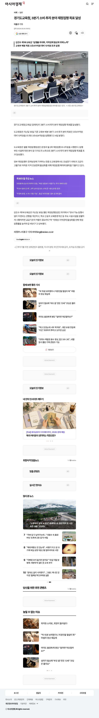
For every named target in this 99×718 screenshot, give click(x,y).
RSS (64, 699)
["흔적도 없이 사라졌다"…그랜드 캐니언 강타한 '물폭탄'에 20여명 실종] (69, 578)
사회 (15, 13)
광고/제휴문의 (19, 699)
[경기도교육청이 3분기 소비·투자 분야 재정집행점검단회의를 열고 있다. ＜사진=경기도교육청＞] (49, 77)
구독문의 (49, 699)
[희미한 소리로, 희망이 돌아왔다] (31, 628)
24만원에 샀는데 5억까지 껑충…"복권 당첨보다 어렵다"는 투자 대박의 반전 (41, 184)
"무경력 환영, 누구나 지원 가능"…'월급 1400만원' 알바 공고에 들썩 (38, 194)
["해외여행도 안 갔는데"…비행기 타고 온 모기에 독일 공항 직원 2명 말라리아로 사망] (69, 553)
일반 (21, 13)
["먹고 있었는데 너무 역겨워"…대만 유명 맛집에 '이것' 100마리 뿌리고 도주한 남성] (29, 333)
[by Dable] (72, 588)
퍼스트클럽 (39, 699)
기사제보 (58, 699)
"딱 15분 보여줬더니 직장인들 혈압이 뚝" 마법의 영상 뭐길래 (57, 292)
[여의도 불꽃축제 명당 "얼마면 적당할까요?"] (29, 321)
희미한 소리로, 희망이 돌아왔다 (54, 623)
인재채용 (30, 699)
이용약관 (23, 703)
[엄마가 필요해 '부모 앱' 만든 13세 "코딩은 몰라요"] (29, 309)
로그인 (16, 693)
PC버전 (60, 693)
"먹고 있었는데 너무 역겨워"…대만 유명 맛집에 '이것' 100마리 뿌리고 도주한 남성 (57, 328)
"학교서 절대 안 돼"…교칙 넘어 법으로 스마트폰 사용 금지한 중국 (38, 189)
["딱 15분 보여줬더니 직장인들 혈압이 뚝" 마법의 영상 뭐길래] (29, 297)
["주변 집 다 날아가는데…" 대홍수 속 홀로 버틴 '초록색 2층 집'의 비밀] (69, 541)
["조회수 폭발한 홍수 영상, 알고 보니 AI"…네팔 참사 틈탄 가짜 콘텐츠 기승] (29, 345)
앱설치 (38, 693)
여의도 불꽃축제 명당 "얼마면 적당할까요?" (56, 317)
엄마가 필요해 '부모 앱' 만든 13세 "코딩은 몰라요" (57, 304)
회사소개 (8, 699)
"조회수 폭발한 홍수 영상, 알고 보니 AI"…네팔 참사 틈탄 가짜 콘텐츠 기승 (56, 341)
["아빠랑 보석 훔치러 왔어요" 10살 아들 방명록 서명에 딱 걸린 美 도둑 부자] (69, 566)
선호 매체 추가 (22, 34)
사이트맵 (83, 693)
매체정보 (32, 703)
